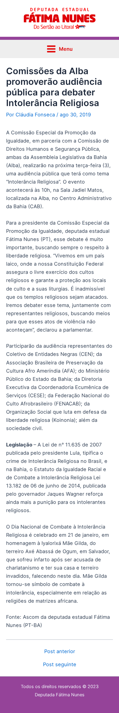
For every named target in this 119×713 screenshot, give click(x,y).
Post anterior (59, 651)
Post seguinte (59, 664)
